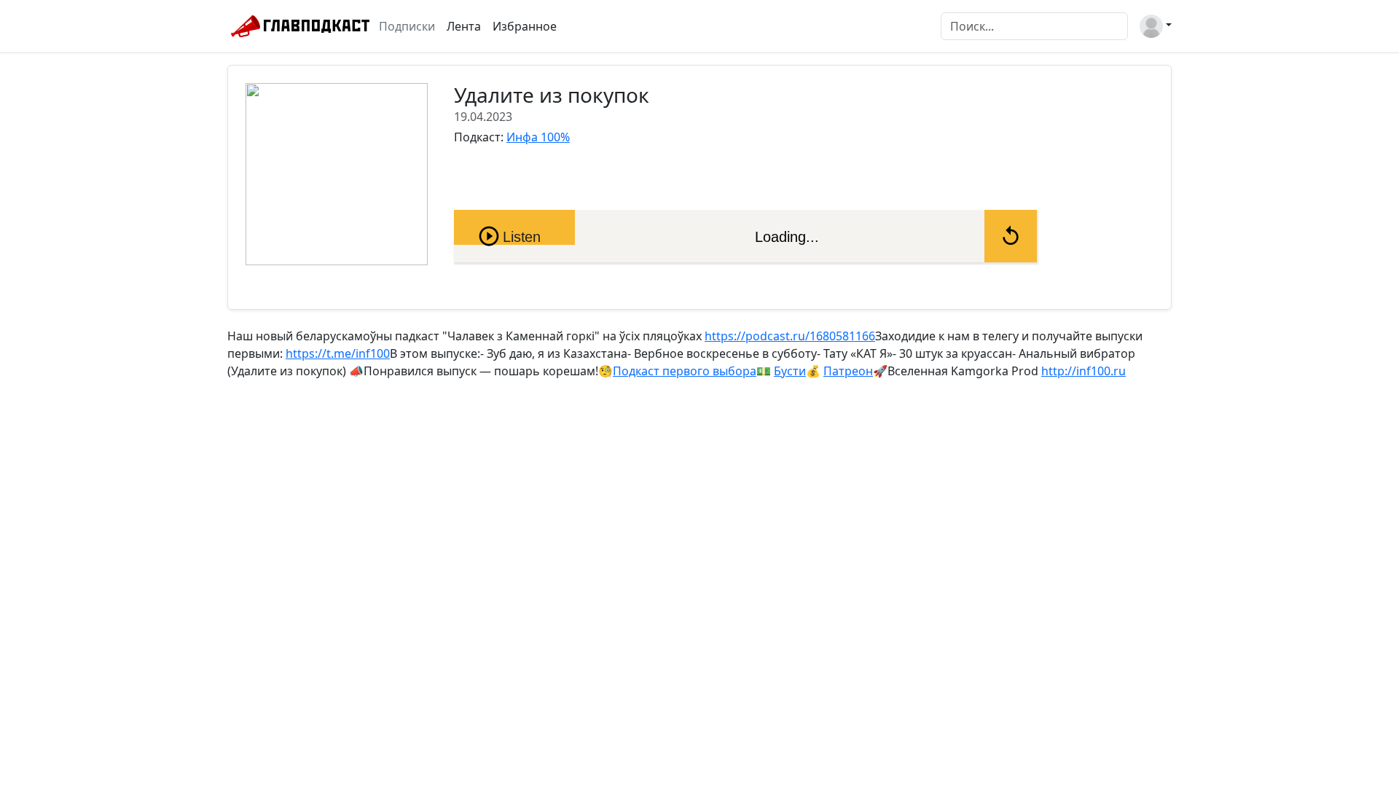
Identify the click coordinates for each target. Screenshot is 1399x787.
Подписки (407, 26)
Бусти (790, 371)
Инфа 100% (538, 137)
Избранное (525, 26)
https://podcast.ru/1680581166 (790, 336)
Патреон (848, 371)
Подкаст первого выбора (684, 371)
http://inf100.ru (1083, 371)
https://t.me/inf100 (338, 353)
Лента (464, 26)
